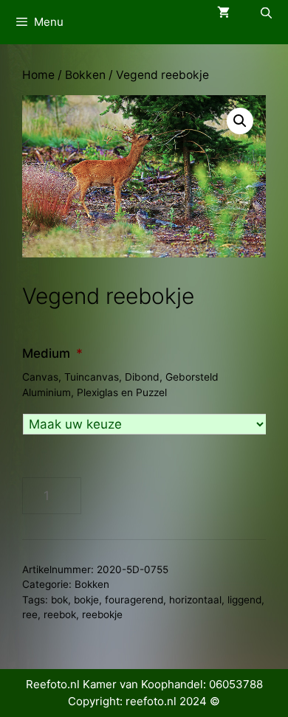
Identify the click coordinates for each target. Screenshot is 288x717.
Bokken (85, 75)
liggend (244, 600)
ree (30, 614)
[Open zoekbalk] (266, 13)
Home (38, 75)
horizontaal (195, 600)
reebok (60, 614)
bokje (86, 600)
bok (59, 600)
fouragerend (134, 600)
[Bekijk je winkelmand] (223, 13)
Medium (52, 353)
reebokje (102, 614)
